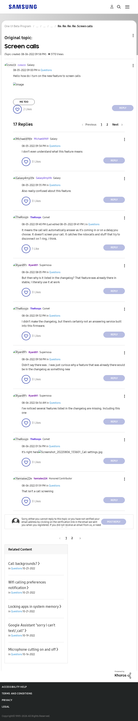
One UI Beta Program (17, 26)
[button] (127, 65)
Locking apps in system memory (33, 606)
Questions (46, 70)
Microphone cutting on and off (32, 649)
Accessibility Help (14, 686)
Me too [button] (24, 101)
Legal (6, 706)
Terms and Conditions (17, 693)
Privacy (7, 700)
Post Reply (113, 521)
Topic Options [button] (127, 35)
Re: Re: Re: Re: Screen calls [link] (75, 26)
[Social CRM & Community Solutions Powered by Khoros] (123, 674)
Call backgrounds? (22, 563)
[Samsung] (23, 6)
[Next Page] (79, 538)
